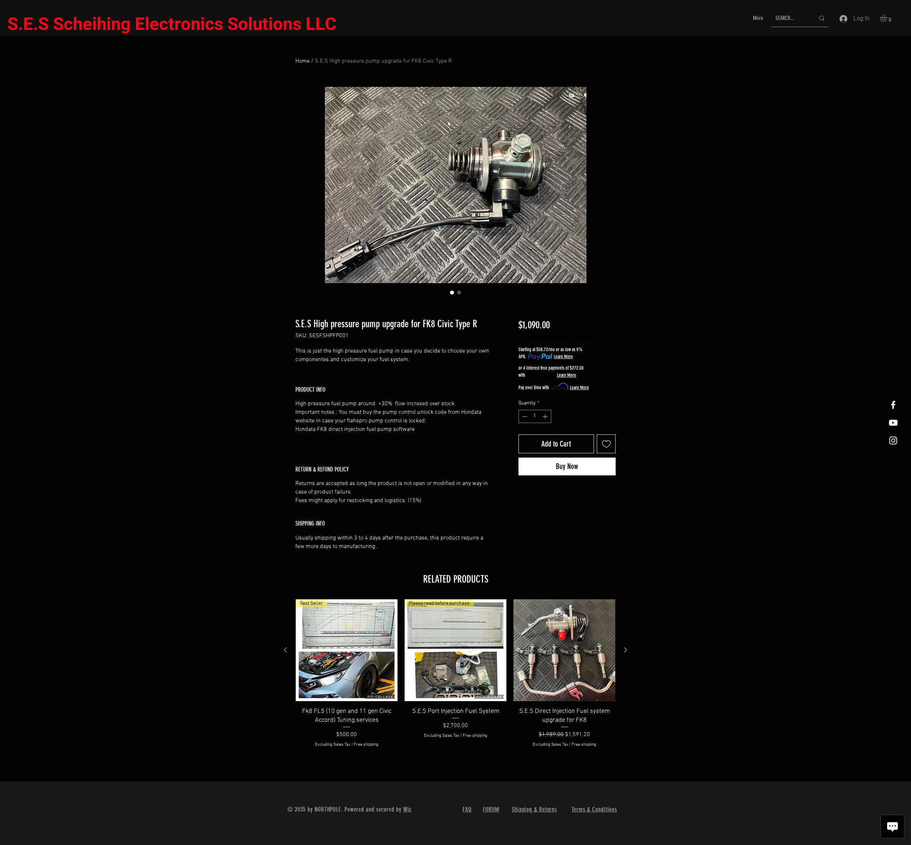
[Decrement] (524, 416)
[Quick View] (564, 650)
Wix (407, 809)
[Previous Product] (285, 650)
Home (302, 61)
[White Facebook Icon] (893, 405)
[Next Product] (625, 650)
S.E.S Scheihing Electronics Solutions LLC (171, 24)
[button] (887, 18)
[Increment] (545, 416)
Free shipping (576, 338)
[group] (455, 678)
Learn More (563, 357)
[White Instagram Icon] (893, 440)
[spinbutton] (534, 416)
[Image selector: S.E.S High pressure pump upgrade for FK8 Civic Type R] (452, 292)
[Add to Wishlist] (606, 443)
